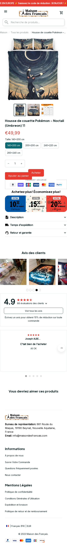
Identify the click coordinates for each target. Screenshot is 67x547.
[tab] (27, 290)
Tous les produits (20, 32)
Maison (3, 32)
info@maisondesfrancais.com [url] (30, 435)
